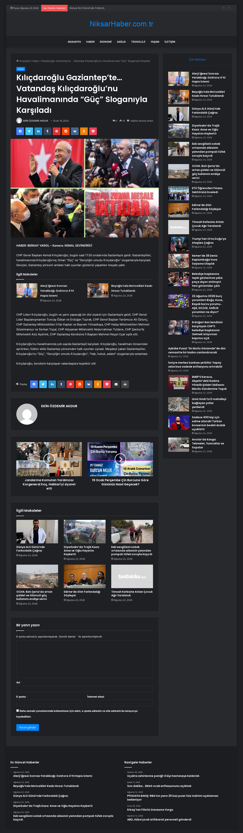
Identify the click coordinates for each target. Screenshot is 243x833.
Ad (19, 682)
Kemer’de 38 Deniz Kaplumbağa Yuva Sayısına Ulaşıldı (205, 260)
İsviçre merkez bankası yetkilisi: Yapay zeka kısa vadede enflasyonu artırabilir (195, 365)
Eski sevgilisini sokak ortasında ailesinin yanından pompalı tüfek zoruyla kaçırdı (131, 550)
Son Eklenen (197, 59)
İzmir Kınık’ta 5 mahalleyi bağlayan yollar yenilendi (209, 403)
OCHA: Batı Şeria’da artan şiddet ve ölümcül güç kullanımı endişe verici (34, 595)
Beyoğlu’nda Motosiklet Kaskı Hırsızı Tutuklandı (208, 94)
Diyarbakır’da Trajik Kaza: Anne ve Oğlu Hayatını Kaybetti (82, 550)
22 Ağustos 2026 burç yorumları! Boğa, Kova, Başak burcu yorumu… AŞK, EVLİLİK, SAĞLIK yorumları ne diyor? (207, 304)
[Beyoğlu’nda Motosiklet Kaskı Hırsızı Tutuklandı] (98, 290)
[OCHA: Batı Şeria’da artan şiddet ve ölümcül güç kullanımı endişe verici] (37, 576)
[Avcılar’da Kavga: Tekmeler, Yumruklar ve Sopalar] (178, 445)
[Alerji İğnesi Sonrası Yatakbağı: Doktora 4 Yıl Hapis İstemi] (27, 290)
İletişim (170, 41)
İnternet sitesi (95, 696)
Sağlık (121, 41)
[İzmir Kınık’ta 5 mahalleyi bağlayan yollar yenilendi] (178, 404)
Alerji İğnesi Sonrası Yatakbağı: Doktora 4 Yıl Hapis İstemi (57, 291)
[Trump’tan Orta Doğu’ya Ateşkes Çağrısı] (178, 244)
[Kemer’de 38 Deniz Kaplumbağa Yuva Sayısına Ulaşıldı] (178, 261)
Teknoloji (138, 41)
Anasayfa (74, 41)
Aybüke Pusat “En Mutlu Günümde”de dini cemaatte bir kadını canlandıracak (197, 350)
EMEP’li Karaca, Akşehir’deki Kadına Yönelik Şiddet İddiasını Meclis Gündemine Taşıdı (209, 383)
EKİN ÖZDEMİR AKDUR (35, 120)
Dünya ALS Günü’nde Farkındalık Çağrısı (92, 7)
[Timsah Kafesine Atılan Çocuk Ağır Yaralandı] (132, 576)
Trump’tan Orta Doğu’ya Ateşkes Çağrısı (209, 241)
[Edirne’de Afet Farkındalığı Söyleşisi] (85, 576)
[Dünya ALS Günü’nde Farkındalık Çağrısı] (37, 531)
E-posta (22, 696)
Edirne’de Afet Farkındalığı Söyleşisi (82, 593)
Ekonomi (106, 41)
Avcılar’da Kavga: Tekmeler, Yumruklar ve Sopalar (208, 443)
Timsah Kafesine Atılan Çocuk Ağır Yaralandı (132, 593)
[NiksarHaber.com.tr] (121, 23)
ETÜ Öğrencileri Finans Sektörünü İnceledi (207, 190)
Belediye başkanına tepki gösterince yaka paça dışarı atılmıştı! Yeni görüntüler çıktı (207, 280)
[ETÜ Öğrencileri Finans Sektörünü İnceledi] (178, 193)
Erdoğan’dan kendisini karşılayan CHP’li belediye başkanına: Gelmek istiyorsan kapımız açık (207, 330)
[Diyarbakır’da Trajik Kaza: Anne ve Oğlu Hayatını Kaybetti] (85, 531)
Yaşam (155, 41)
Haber (90, 41)
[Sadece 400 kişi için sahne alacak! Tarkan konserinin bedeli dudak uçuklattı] (178, 422)
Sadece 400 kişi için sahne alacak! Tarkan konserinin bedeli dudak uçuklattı (208, 423)
